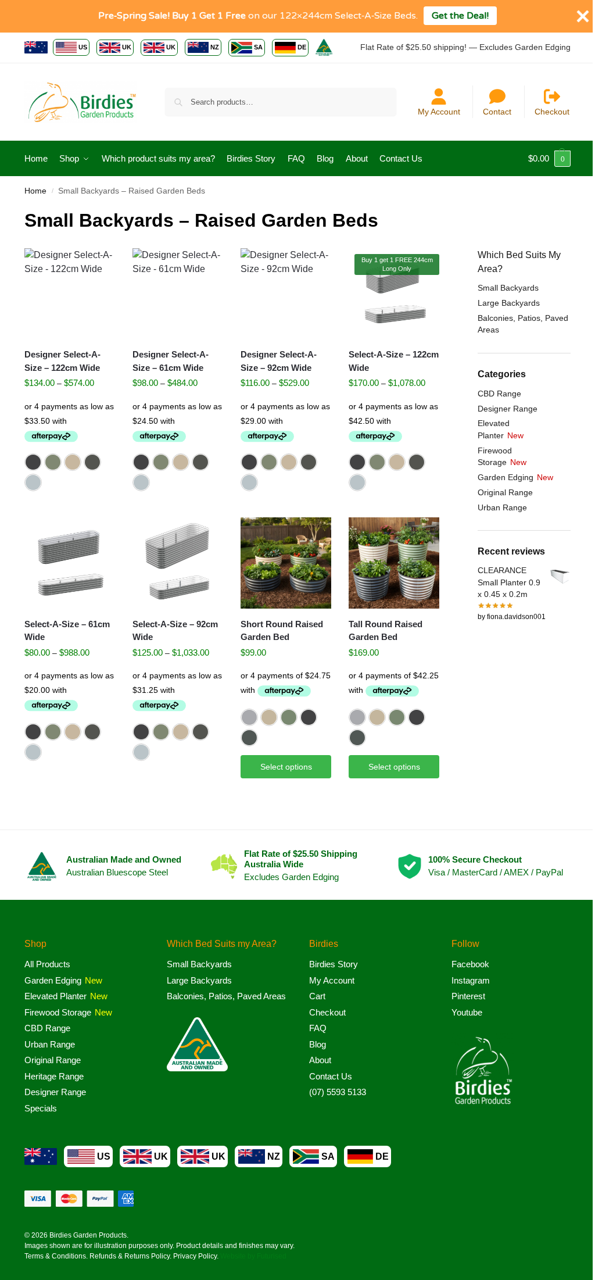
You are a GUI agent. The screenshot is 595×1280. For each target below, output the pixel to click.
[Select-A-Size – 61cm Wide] (69, 562)
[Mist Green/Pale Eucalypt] (289, 717)
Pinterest (468, 996)
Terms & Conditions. (56, 1256)
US (82, 47)
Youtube (466, 1012)
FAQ (318, 1028)
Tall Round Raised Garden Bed (385, 630)
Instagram (470, 980)
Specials (40, 1108)
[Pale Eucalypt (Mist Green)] (53, 462)
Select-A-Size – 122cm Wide (394, 361)
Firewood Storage (57, 1012)
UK (126, 47)
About (320, 1060)
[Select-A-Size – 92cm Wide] (177, 562)
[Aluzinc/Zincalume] (249, 717)
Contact (497, 111)
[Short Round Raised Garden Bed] (286, 562)
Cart (317, 996)
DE (302, 47)
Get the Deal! (460, 16)
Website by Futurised (253, 1256)
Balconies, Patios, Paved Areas (226, 996)
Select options (286, 766)
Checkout (552, 111)
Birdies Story (333, 964)
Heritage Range (54, 1076)
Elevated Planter (55, 996)
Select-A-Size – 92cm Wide (175, 630)
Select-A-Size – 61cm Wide (67, 630)
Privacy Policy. (195, 1256)
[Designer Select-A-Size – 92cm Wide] (286, 293)
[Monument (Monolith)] (33, 462)
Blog (317, 1044)
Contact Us (330, 1076)
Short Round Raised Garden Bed (282, 630)
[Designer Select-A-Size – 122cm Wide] (69, 293)
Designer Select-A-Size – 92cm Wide (279, 361)
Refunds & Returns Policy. (130, 1256)
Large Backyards (509, 303)
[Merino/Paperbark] (269, 717)
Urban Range (502, 507)
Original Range (505, 492)
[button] (549, 158)
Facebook (470, 964)
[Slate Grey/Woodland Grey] (249, 737)
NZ (214, 47)
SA (258, 47)
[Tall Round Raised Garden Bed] (394, 562)
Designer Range (507, 408)
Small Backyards (508, 287)
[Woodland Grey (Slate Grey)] (92, 462)
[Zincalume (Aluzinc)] (33, 482)
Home (35, 191)
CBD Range (499, 393)
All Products (47, 964)
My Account (439, 111)
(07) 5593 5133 (337, 1092)
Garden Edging (505, 477)
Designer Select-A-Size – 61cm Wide (170, 361)
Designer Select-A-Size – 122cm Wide (62, 361)
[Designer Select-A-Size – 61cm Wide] (177, 293)
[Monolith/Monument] (308, 717)
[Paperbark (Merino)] (72, 462)
